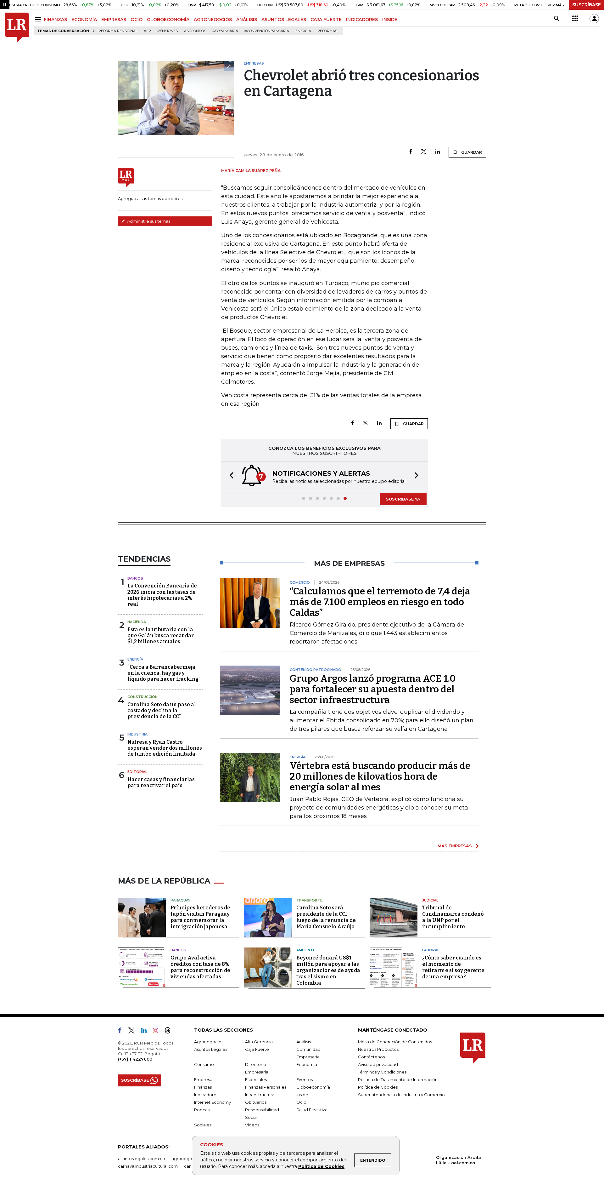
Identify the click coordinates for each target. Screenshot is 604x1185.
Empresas (204, 1079)
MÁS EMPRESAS (455, 845)
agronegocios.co (189, 1158)
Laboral (430, 950)
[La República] (17, 28)
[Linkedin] (437, 152)
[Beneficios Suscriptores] (575, 18)
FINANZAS (55, 19)
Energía (303, 31)
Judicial (430, 900)
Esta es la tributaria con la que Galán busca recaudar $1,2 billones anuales (160, 635)
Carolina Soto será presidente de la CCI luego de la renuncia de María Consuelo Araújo (326, 917)
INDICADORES (362, 19)
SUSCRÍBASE (586, 5)
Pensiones (167, 31)
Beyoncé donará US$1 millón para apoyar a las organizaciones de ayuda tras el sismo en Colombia (328, 970)
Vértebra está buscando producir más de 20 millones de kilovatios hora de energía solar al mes (380, 776)
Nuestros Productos (378, 1049)
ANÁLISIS (246, 19)
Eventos (304, 1079)
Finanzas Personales (265, 1087)
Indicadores (206, 1094)
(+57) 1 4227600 (135, 1059)
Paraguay (180, 900)
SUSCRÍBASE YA (403, 498)
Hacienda (136, 622)
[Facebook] (410, 152)
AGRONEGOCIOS (213, 19)
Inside (302, 1094)
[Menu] (39, 19)
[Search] (556, 18)
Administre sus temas (148, 221)
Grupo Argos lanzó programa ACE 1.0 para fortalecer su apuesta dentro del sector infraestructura (373, 689)
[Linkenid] (146, 1031)
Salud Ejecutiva (311, 1109)
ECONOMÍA (84, 19)
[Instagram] (158, 1031)
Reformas (327, 31)
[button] (229, 476)
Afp (147, 31)
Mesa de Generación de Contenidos (395, 1041)
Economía (306, 1064)
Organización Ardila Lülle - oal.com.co (458, 1160)
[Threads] (170, 1031)
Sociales (202, 1124)
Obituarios (255, 1102)
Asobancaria (225, 31)
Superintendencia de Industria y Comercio (401, 1094)
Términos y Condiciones (382, 1071)
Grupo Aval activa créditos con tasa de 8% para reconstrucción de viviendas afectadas (200, 967)
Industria (137, 734)
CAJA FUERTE (326, 19)
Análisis (303, 1041)
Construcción (142, 697)
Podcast (202, 1109)
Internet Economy (212, 1102)
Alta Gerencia (259, 1041)
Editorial (137, 772)
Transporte (309, 900)
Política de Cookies (321, 1166)
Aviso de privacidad (378, 1064)
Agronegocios (208, 1041)
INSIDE (389, 19)
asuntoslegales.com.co (141, 1158)
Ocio (301, 1102)
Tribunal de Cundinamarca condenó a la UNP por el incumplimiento (453, 917)
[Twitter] (424, 152)
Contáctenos (371, 1056)
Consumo (204, 1064)
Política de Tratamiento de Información (398, 1079)
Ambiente (305, 950)
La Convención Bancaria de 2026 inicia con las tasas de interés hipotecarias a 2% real (162, 595)
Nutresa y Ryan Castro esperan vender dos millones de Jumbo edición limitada (164, 748)
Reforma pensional (117, 31)
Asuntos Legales (210, 1049)
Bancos (135, 578)
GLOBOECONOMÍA (168, 19)
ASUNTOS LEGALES (283, 19)
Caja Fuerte (257, 1049)
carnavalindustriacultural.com (148, 1166)
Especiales (256, 1079)
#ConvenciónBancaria (266, 31)
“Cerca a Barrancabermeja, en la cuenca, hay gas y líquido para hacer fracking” (163, 673)
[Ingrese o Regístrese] (594, 18)
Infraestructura (259, 1094)
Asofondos (195, 31)
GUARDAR (471, 152)
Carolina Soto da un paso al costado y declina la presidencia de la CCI (161, 710)
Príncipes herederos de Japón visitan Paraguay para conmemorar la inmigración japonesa (200, 917)
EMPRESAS (113, 19)
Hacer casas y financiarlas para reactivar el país (161, 782)
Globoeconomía (313, 1087)
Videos (252, 1124)
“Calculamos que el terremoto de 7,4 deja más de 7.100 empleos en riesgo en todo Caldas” (380, 602)
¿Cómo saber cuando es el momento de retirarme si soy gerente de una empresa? (453, 967)
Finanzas (203, 1087)
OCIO (137, 19)
